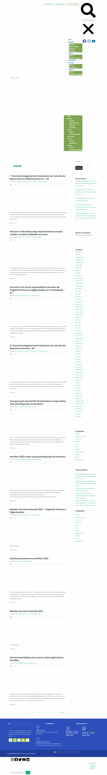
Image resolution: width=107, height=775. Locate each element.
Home (69, 39)
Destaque (77, 441)
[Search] (28, 772)
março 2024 (78, 299)
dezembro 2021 (79, 369)
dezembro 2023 (79, 307)
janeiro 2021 (78, 398)
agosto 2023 (78, 317)
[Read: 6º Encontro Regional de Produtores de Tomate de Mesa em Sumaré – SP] (38, 366)
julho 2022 (78, 351)
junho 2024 (78, 293)
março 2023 (78, 330)
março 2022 (78, 361)
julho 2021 (78, 382)
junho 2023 (78, 322)
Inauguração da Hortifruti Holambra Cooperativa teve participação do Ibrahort (38, 403)
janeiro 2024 (78, 304)
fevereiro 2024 (79, 301)
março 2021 (78, 393)
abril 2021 (78, 390)
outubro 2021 (78, 374)
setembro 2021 (79, 377)
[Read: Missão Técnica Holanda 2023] (38, 629)
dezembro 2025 (79, 260)
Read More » (13, 223)
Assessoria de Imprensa (75, 74)
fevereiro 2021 (79, 395)
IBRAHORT (71, 42)
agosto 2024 (78, 288)
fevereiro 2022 (79, 364)
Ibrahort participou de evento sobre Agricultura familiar (37, 659)
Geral (22, 181)
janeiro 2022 (78, 367)
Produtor (28, 237)
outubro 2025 (78, 265)
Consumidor (78, 439)
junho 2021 (78, 385)
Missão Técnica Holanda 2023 (26, 611)
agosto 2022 (78, 348)
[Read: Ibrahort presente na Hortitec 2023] (38, 576)
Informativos (73, 67)
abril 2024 (78, 296)
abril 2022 (78, 359)
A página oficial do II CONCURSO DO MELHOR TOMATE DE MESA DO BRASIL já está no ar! (86, 192)
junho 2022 (78, 354)
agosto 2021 (78, 380)
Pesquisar (77, 161)
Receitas (77, 457)
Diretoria (71, 44)
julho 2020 (78, 414)
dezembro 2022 (79, 338)
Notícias (71, 63)
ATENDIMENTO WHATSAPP (88, 731)
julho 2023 (78, 320)
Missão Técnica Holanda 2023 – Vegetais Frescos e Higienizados (38, 511)
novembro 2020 (79, 403)
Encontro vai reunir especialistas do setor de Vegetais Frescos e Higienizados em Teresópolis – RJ (37, 290)
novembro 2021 (79, 372)
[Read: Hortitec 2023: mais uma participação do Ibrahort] (38, 474)
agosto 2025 (78, 267)
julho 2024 (78, 291)
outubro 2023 (78, 312)
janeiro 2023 (78, 335)
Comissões (72, 49)
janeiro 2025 (78, 280)
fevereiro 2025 (79, 278)
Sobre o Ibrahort (74, 46)
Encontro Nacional (74, 58)
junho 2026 (78, 252)
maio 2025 (78, 270)
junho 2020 (78, 416)
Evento (70, 53)
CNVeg (12, 295)
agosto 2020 (78, 411)
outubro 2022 (78, 343)
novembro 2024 (79, 283)
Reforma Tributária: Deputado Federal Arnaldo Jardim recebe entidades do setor (36, 233)
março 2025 (78, 275)
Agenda (71, 55)
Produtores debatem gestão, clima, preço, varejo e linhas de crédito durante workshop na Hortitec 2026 (86, 183)
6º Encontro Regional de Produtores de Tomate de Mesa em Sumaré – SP (38, 347)
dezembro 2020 (79, 401)
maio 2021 (78, 388)
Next (62, 712)
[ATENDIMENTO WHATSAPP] (84, 728)
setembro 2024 (79, 286)
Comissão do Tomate (15, 181)
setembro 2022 (79, 346)
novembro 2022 (79, 341)
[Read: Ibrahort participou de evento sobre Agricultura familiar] (38, 678)
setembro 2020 (79, 408)
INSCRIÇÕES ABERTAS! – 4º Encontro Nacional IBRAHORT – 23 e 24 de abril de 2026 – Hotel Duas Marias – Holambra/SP (85, 216)
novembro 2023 (79, 309)
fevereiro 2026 (79, 257)
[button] (88, 10)
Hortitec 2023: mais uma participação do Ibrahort (38, 456)
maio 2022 (78, 356)
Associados (71, 60)
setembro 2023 (79, 314)
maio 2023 (78, 325)
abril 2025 (78, 273)
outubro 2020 (78, 406)
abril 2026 (78, 254)
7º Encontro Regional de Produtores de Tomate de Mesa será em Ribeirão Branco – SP (37, 177)
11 (39, 712)
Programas (72, 51)
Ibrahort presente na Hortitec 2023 (29, 558)
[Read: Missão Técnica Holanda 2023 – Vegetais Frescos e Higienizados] (38, 530)
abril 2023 (78, 327)
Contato (71, 72)
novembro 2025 (79, 262)
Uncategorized (79, 459)
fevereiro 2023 (79, 333)
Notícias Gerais (33, 181)
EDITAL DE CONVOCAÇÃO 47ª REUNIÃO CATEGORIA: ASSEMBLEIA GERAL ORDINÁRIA (85, 207)
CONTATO (71, 69)
